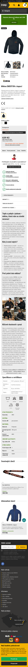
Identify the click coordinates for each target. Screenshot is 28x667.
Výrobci (4, 604)
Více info (14, 22)
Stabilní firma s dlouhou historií (10, 577)
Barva (2, 112)
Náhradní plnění (6, 585)
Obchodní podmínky (7, 598)
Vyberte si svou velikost (9, 369)
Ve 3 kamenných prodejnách (12, 176)
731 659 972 (19, 1)
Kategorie (7, 11)
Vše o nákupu (5, 596)
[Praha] (10, 619)
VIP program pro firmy (8, 579)
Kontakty (4, 600)
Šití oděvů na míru (6, 583)
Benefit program (6, 581)
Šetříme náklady (6, 587)
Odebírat (23, 547)
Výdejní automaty (6, 602)
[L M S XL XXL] (4, 123)
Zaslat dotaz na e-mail (14, 167)
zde (6, 654)
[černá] (3, 115)
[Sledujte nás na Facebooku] (2, 563)
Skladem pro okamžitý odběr (12, 180)
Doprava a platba (6, 594)
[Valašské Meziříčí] (22, 622)
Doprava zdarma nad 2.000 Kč (10, 573)
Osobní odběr (5, 575)
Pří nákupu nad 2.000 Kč (11, 172)
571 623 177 (10, 1)
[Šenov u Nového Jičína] (23, 621)
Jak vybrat (5, 606)
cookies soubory (5, 650)
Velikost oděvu (5, 120)
